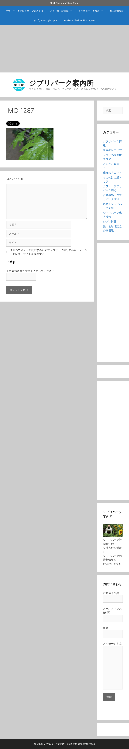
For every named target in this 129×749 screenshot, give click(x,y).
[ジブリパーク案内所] (19, 84)
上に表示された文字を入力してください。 (31, 271)
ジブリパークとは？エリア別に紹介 (24, 10)
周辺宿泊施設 (116, 10)
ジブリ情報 (109, 221)
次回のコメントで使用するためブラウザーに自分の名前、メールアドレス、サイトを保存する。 (48, 252)
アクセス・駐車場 (59, 10)
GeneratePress (86, 743)
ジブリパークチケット (45, 20)
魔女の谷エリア (112, 172)
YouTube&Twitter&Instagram (79, 20)
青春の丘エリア (112, 150)
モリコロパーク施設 (89, 10)
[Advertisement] (64, 49)
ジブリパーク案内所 (61, 83)
